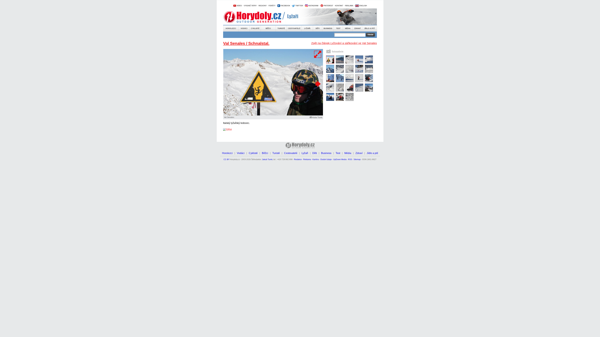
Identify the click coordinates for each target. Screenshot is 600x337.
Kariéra (315, 159)
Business (328, 28)
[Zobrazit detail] (330, 63)
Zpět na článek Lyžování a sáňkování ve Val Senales (344, 43)
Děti (318, 28)
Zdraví (357, 28)
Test (338, 28)
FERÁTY (272, 6)
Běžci (268, 28)
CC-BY (227, 159)
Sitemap (357, 159)
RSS (350, 159)
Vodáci (244, 28)
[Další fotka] (318, 84)
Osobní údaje (326, 159)
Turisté (281, 28)
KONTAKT (339, 6)
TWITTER (299, 6)
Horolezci (231, 28)
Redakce (298, 159)
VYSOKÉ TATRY (250, 6)
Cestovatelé (294, 28)
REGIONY (263, 6)
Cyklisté (255, 28)
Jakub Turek (267, 159)
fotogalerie (337, 51)
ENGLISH (363, 6)
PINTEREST (328, 6)
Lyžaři (307, 28)
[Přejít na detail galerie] (273, 115)
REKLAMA (349, 6)
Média (347, 28)
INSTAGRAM (313, 6)
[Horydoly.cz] (256, 17)
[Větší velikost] (318, 54)
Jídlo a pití (369, 28)
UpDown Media (340, 159)
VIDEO (239, 6)
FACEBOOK (285, 6)
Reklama (307, 159)
